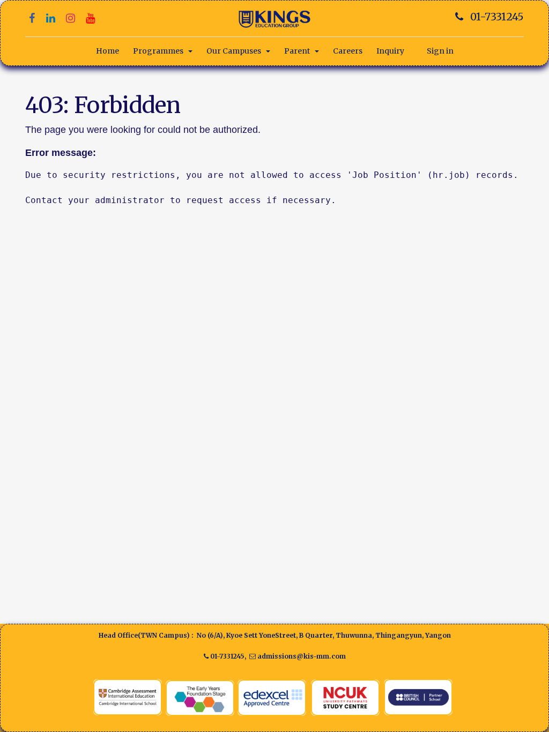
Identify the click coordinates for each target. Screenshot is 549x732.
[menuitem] (107, 51)
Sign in (440, 51)
